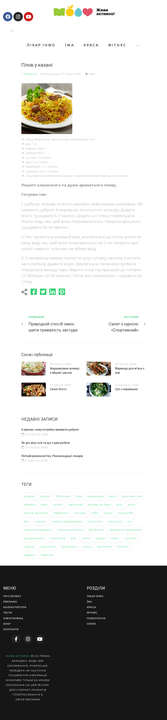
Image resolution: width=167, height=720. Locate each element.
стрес (115, 538)
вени (112, 496)
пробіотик (96, 530)
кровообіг (125, 513)
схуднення (47, 546)
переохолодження (38, 530)
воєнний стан (132, 496)
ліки (26, 521)
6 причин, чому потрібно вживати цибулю (50, 429)
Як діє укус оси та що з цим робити (45, 442)
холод (86, 546)
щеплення (104, 546)
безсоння (63, 496)
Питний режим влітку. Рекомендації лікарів (52, 456)
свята (86, 538)
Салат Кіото (58, 389)
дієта (131, 504)
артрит (45, 496)
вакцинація (95, 496)
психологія (57, 538)
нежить (40, 521)
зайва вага (61, 513)
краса (108, 513)
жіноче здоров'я (36, 513)
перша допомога (70, 530)
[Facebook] (7, 16)
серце (100, 538)
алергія (29, 496)
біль (79, 496)
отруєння (115, 521)
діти (119, 504)
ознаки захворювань (66, 521)
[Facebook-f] (16, 639)
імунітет (123, 546)
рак (73, 538)
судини (29, 546)
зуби (94, 513)
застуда (80, 513)
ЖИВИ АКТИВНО (18, 655)
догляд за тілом (99, 504)
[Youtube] (28, 16)
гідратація (75, 504)
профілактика (34, 538)
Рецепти (30, 74)
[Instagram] (18, 16)
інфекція (47, 555)
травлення (69, 546)
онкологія (94, 521)
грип (44, 504)
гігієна (58, 504)
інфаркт (29, 555)
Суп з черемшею (126, 389)
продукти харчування (126, 530)
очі (129, 521)
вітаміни (29, 504)
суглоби (131, 538)
